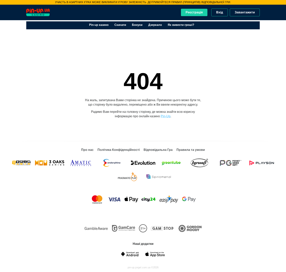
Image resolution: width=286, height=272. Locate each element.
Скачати (120, 24)
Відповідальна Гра (158, 149)
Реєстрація (194, 12)
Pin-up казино (99, 24)
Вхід (219, 12)
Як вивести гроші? (181, 24)
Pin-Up (165, 116)
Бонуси (137, 24)
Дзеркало (155, 24)
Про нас (87, 149)
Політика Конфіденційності (118, 149)
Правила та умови (190, 149)
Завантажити (245, 12)
